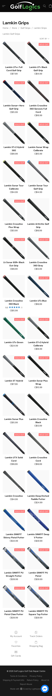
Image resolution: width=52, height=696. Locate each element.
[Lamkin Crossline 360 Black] (14, 286)
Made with (26, 689)
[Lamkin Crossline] (14, 481)
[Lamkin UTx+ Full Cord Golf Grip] (14, 53)
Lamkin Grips (40, 28)
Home (5, 28)
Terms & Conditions (18, 676)
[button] (25, 6)
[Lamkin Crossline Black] (38, 404)
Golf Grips (25, 28)
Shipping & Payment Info (13, 680)
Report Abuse (26, 684)
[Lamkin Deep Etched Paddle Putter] (38, 481)
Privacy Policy (36, 676)
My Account (16, 636)
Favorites (15, 646)
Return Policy (33, 680)
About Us (45, 680)
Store (14, 28)
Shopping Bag (36, 646)
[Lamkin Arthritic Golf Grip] (38, 209)
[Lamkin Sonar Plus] (14, 404)
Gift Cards (16, 655)
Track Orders (36, 636)
